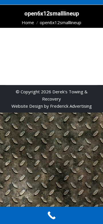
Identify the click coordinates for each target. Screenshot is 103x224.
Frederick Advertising (71, 106)
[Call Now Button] (51, 215)
